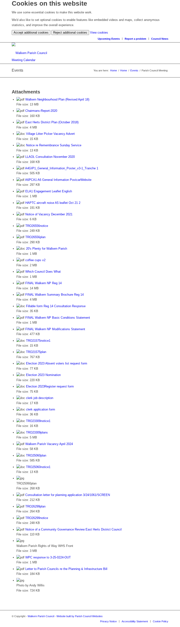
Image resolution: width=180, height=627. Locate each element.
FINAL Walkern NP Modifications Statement (55, 329)
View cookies (99, 32)
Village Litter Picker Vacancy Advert (50, 133)
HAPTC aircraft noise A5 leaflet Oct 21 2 (52, 203)
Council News (159, 38)
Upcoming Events (109, 38)
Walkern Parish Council (41, 616)
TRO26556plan (35, 237)
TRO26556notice (36, 226)
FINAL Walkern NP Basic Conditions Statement (57, 317)
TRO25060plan (36, 455)
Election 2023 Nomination (43, 375)
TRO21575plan (36, 352)
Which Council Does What (43, 271)
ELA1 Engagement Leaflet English (48, 191)
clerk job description (39, 398)
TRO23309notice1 (38, 421)
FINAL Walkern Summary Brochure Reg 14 (54, 294)
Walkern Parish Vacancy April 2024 (49, 444)
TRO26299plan (35, 506)
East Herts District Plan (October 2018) (52, 122)
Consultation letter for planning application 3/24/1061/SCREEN (67, 495)
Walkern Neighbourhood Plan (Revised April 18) (57, 99)
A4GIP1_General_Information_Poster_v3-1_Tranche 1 (61, 168)
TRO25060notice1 (38, 467)
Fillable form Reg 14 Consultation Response (56, 306)
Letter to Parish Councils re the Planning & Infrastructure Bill (66, 569)
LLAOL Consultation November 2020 (50, 157)
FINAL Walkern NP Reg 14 (43, 283)
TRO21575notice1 (38, 340)
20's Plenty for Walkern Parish (46, 248)
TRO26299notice (36, 518)
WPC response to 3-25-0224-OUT (48, 557)
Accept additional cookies (31, 32)
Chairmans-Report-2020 (41, 110)
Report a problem (135, 38)
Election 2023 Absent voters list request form (56, 363)
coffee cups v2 (35, 260)
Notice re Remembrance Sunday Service (53, 145)
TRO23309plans (37, 432)
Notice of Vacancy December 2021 (48, 214)
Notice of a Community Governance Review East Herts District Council (73, 529)
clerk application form (40, 409)
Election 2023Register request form (50, 386)
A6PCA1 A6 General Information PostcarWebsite (58, 180)
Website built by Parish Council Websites (79, 616)
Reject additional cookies (70, 32)
